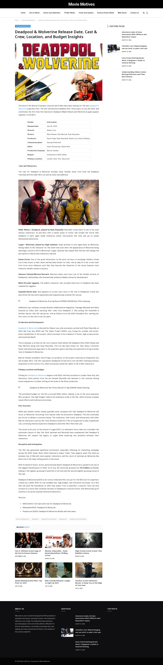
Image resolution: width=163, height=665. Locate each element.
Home (23, 13)
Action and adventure (51, 13)
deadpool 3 (63, 519)
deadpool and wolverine (78, 519)
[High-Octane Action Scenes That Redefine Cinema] (88, 540)
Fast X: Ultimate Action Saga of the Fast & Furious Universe (28, 552)
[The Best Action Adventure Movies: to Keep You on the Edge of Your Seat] (88, 570)
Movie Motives (45, 661)
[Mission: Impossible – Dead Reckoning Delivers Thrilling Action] (58, 540)
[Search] (143, 12)
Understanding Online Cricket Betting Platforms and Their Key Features (134, 74)
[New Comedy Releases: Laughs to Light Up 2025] (58, 570)
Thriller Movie (69, 13)
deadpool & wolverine (48, 519)
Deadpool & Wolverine (27, 328)
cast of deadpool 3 (22, 519)
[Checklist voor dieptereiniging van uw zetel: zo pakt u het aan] (114, 49)
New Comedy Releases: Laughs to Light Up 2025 (57, 582)
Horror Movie (34, 13)
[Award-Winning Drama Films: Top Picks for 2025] (28, 570)
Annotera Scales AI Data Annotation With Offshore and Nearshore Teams (134, 34)
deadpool (35, 519)
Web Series (122, 13)
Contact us (134, 13)
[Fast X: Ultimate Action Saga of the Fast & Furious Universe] (28, 540)
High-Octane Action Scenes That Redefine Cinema (88, 552)
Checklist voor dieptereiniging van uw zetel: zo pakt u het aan (134, 47)
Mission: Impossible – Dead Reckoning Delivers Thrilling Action (56, 553)
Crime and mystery (86, 13)
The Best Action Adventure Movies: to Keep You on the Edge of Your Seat (88, 583)
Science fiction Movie (105, 13)
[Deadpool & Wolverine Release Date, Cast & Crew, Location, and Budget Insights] (58, 72)
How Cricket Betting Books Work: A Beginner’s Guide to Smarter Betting (133, 60)
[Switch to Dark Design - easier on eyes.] (147, 13)
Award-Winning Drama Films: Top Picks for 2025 (28, 582)
